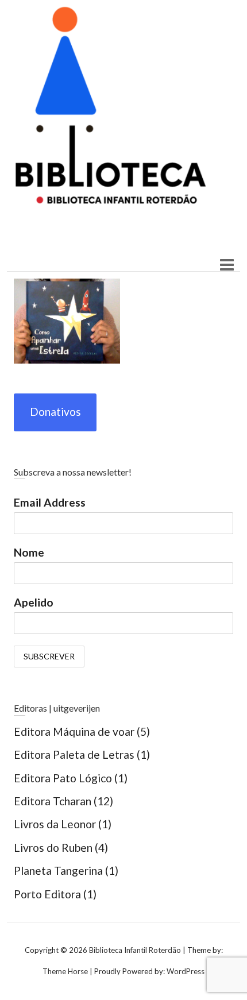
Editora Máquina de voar (74, 731)
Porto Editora (47, 894)
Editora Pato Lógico (63, 778)
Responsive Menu (226, 265)
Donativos (55, 411)
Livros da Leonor (55, 824)
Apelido (33, 602)
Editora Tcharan (52, 801)
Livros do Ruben (53, 847)
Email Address (50, 502)
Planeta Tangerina (58, 870)
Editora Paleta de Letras (74, 754)
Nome (29, 552)
